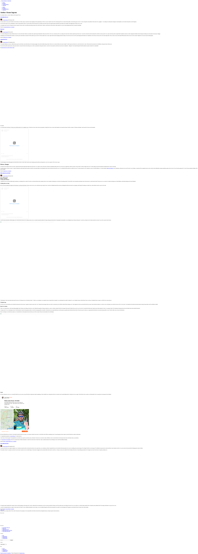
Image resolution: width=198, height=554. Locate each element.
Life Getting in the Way (4, 443)
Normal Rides (4, 536)
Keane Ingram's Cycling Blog (6, 0)
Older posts (2, 509)
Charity (3, 2)
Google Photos (12, 436)
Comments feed (5, 550)
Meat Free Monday (110, 168)
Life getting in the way (6, 527)
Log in (3, 548)
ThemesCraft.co (22, 553)
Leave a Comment (8, 37)
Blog (4, 37)
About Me (4, 5)
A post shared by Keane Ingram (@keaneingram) (14, 159)
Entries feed (4, 549)
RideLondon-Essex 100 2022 (7, 530)
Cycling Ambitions (5, 4)
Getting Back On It (3, 39)
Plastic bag (2, 29)
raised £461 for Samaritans (6, 439)
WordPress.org (4, 551)
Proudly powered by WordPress (5, 553)
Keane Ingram (5, 42)
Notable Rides (8, 441)
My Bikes (4, 3)
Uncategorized (4, 538)
